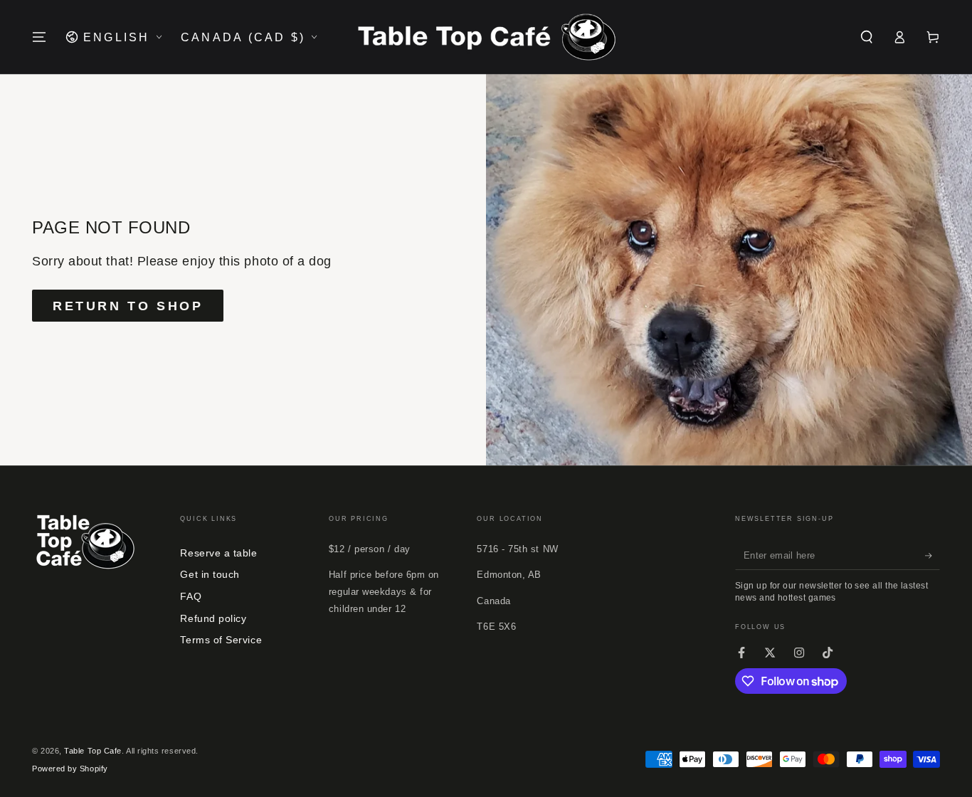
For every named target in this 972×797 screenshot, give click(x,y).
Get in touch (209, 574)
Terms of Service (221, 639)
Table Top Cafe (93, 750)
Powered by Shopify (70, 768)
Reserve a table (218, 553)
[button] (866, 37)
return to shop (128, 306)
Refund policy (213, 618)
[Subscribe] (932, 556)
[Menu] (39, 37)
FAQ (190, 596)
